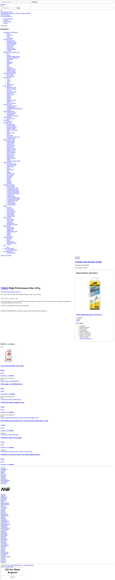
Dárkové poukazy (8, 251)
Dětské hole (10, 230)
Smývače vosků (11, 145)
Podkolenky (10, 62)
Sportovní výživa (8, 39)
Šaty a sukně (10, 175)
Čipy (8, 53)
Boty (8, 65)
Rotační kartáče (11, 142)
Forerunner (9, 35)
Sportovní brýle (7, 117)
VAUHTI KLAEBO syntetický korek (12, 402)
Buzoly (8, 55)
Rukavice (9, 101)
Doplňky (9, 110)
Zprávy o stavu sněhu (6, 255)
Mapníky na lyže (11, 70)
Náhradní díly (10, 84)
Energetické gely (11, 41)
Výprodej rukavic (11, 204)
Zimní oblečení (7, 162)
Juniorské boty (10, 223)
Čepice (8, 179)
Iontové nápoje (10, 45)
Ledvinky (9, 238)
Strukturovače (10, 146)
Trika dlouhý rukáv (11, 91)
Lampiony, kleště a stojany (13, 56)
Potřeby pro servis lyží (9, 139)
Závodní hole (10, 227)
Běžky (5, 206)
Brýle (8, 60)
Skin (8, 131)
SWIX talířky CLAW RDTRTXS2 (12, 384)
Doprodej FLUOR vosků (13, 137)
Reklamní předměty (12, 243)
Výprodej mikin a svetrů (13, 190)
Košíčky (9, 233)
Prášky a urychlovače (12, 130)
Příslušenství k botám (12, 224)
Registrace (3, 4)
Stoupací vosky (10, 132)
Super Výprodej (11, 186)
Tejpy (8, 66)
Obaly (8, 81)
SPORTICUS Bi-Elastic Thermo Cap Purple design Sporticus (20, 454)
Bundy (8, 168)
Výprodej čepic (10, 202)
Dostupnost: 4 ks (7, 447)
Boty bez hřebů (10, 76)
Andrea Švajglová (8, 566)
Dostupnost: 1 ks (7, 375)
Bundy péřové (10, 169)
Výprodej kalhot (11, 196)
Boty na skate (10, 220)
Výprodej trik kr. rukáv (12, 189)
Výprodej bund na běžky (13, 192)
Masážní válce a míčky (12, 115)
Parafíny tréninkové (12, 127)
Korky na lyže (10, 144)
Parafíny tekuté (10, 124)
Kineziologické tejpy (12, 105)
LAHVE (9, 50)
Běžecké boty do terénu (9, 73)
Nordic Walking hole (12, 231)
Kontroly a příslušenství (13, 57)
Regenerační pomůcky (9, 111)
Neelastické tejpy (11, 107)
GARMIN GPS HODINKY (11, 32)
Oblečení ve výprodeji (9, 185)
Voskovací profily (11, 149)
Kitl (5, 245)
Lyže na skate (10, 210)
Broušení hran (10, 156)
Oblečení (9, 63)
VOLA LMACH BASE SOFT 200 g (12, 366)
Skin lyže (9, 207)
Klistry (8, 134)
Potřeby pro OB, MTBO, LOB (11, 52)
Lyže (8, 79)
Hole (8, 83)
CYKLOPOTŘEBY (9, 248)
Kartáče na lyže (11, 141)
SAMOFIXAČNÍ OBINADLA (15, 108)
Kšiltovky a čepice (11, 100)
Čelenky (9, 98)
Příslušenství (10, 38)
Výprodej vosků (11, 138)
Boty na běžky (7, 217)
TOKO (4, 288)
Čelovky (9, 244)
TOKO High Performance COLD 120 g (89, 314)
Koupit (78, 320)
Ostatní (8, 159)
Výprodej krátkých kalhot (13, 199)
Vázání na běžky (11, 216)
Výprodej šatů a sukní (12, 200)
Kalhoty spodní (10, 173)
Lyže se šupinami (11, 211)
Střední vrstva (10, 93)
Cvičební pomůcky (11, 113)
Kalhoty (9, 96)
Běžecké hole (7, 226)
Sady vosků (10, 135)
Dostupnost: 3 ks (7, 430)
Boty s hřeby (10, 74)
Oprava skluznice (11, 152)
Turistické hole (10, 228)
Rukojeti (9, 235)
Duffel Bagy (10, 67)
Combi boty (10, 221)
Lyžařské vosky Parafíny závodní (88, 262)
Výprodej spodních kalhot (13, 197)
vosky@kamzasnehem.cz (85, 338)
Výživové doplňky (11, 49)
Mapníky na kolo (11, 69)
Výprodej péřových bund (13, 193)
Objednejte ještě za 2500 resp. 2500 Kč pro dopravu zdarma (15, 13)
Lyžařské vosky (8, 122)
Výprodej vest (10, 194)
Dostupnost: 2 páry (8, 394)
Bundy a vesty (10, 94)
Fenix (8, 33)
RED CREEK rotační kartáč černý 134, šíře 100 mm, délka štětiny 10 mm (24, 421)
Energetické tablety (11, 43)
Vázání (8, 80)
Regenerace (10, 46)
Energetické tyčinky (12, 42)
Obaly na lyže (10, 241)
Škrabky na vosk (11, 148)
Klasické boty (10, 218)
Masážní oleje (10, 114)
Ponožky (9, 97)
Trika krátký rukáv (11, 87)
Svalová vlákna (10, 48)
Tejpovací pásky (8, 104)
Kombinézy (10, 176)
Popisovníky (10, 59)
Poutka (8, 234)
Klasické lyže (10, 209)
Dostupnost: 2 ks (7, 464)
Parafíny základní (11, 125)
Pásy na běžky (10, 214)
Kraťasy (9, 90)
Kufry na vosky (11, 154)
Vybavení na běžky (8, 237)
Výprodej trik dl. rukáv (12, 187)
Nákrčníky (9, 182)
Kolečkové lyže (8, 77)
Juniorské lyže (10, 213)
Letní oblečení (7, 86)
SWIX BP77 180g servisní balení (11, 438)
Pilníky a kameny (11, 158)
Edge (8, 36)
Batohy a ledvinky (11, 103)
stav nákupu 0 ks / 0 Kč (6, 12)
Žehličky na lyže (11, 151)
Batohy (8, 240)
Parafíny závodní (11, 128)
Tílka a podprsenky (11, 89)
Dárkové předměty (11, 72)
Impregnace (7, 120)
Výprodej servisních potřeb (13, 161)
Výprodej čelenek (11, 203)
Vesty (8, 170)
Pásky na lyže (10, 155)
